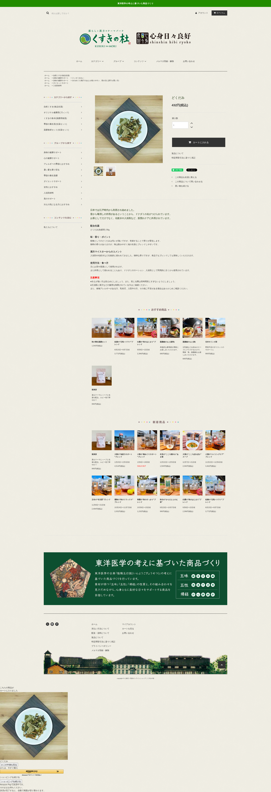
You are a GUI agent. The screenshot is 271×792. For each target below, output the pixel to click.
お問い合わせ (189, 61)
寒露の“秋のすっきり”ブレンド (146, 501)
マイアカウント (129, 624)
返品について (177, 153)
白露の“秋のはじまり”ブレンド (146, 343)
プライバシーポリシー (101, 646)
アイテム (221, 13)
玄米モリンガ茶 (211, 342)
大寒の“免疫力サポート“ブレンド (123, 455)
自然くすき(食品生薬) (61, 75)
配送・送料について (100, 633)
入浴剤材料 (57, 86)
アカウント (203, 13)
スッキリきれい (78, 78)
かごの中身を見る (9, 764)
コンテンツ (139, 61)
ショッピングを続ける (11, 781)
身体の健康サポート (60, 78)
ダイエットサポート (60, 83)
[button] (32, 772)
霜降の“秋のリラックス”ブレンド (123, 501)
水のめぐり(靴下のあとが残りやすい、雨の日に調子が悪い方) (95, 81)
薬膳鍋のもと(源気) (167, 342)
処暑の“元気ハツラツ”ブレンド (123, 343)
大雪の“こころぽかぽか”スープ (192, 455)
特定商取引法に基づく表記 (183, 158)
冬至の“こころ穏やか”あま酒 (169, 455)
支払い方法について (100, 629)
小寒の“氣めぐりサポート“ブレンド (147, 455)
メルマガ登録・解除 (165, 61)
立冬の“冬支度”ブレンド (101, 500)
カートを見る (128, 629)
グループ (117, 61)
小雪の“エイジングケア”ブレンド (214, 455)
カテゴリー (96, 61)
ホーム (79, 61)
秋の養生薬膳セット (99, 342)
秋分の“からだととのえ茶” (169, 501)
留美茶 (94, 390)
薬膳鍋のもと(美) (189, 342)
